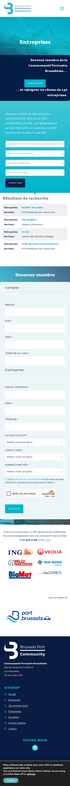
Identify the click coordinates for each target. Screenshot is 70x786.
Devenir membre (17, 723)
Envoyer (14, 508)
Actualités (13, 717)
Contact (12, 728)
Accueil (12, 694)
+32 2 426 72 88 (15, 675)
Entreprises (14, 700)
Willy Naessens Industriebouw (40, 244)
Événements (14, 711)
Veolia (25, 232)
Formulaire (35, 83)
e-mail (47, 540)
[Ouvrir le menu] (62, 8)
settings (31, 774)
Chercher (15, 183)
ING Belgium (29, 219)
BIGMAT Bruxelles (32, 207)
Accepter (11, 780)
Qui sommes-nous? (18, 705)
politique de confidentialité (28, 479)
